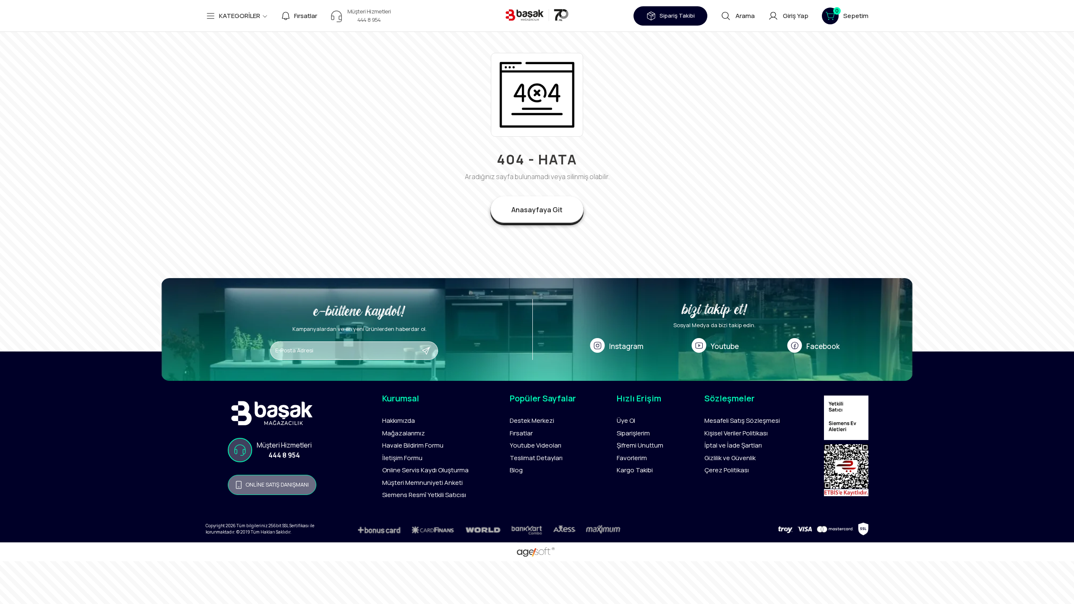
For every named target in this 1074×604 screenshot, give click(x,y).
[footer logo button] (272, 413)
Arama (745, 15)
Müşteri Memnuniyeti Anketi (422, 482)
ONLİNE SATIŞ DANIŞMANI (277, 484)
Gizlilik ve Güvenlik (730, 457)
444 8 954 (284, 455)
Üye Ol (626, 420)
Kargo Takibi (635, 470)
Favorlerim (632, 457)
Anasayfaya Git (537, 209)
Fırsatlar (305, 15)
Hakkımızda (398, 420)
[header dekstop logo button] (537, 15)
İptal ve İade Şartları (733, 445)
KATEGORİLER (239, 15)
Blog (516, 470)
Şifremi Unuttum (640, 445)
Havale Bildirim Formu (412, 445)
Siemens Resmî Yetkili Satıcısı (424, 494)
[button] (845, 16)
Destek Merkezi (532, 420)
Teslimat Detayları (536, 457)
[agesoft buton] (536, 552)
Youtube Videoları (535, 445)
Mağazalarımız (403, 433)
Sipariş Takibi (677, 15)
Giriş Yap (795, 15)
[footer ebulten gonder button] (443, 351)
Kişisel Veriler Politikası (736, 433)
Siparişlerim (633, 433)
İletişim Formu (402, 457)
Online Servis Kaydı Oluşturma (425, 470)
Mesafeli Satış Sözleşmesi (742, 420)
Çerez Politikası (726, 470)
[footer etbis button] (846, 472)
